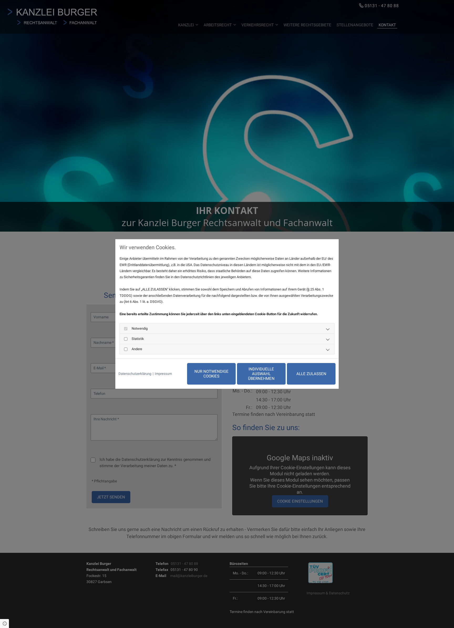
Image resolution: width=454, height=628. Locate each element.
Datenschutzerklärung (134, 374)
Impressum (163, 374)
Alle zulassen (311, 373)
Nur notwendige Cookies (211, 374)
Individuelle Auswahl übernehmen (261, 374)
